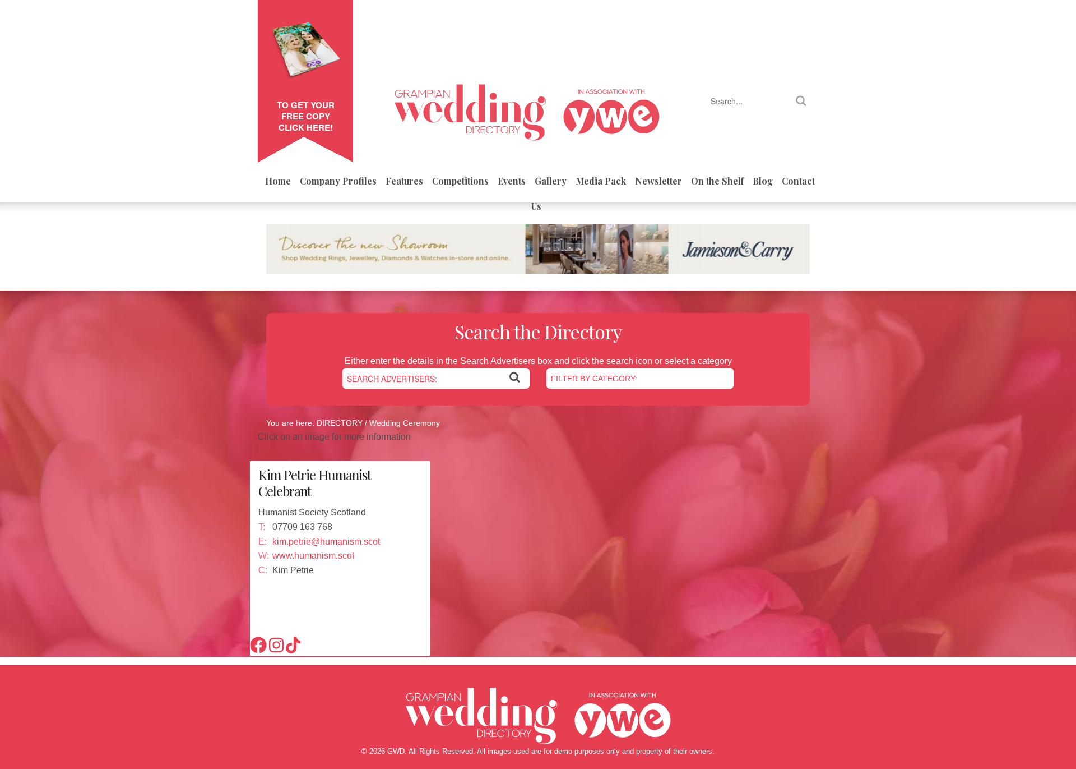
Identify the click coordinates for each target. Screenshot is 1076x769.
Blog (763, 181)
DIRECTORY (340, 422)
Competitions (460, 181)
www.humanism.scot (313, 555)
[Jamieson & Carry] (538, 253)
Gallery (551, 181)
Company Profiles (338, 181)
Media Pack (601, 181)
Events (512, 181)
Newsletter (658, 181)
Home (278, 181)
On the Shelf (717, 181)
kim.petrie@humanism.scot (326, 541)
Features (404, 181)
